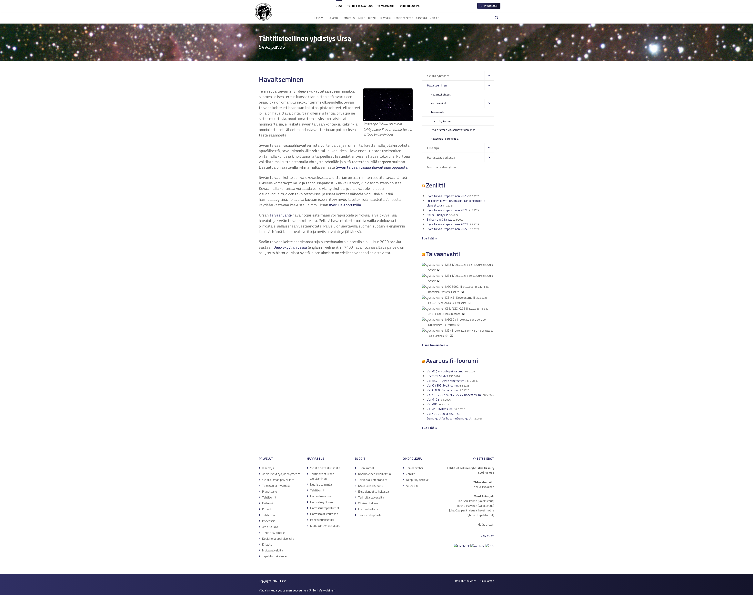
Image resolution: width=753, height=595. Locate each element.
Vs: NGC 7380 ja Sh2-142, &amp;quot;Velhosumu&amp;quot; (449, 416)
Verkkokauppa (409, 6)
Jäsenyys (268, 468)
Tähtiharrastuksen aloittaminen (322, 476)
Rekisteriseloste (466, 581)
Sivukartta (487, 581)
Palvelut (332, 17)
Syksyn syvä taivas (439, 219)
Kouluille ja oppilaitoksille (278, 538)
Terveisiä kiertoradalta (372, 479)
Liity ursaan (488, 6)
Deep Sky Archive (441, 121)
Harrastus (348, 17)
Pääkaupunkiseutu (322, 519)
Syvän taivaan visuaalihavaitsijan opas (453, 130)
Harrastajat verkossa (441, 157)
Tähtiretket (269, 515)
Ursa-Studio (270, 526)
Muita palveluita (272, 550)
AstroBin (412, 485)
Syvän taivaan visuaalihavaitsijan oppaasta (372, 167)
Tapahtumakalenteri (275, 556)
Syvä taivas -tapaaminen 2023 (447, 224)
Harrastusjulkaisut (322, 502)
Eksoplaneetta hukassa (373, 491)
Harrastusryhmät (321, 496)
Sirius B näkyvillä (437, 214)
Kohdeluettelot (439, 103)
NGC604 (450, 319)
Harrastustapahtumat (324, 508)
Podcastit (268, 521)
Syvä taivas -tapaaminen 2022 (447, 229)
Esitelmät (268, 503)
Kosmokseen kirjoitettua (374, 473)
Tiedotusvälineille (273, 532)
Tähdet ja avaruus (360, 6)
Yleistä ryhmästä (438, 75)
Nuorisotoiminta (321, 484)
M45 (448, 264)
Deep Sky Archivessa (290, 247)
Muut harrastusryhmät (442, 167)
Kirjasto (267, 544)
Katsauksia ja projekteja (444, 138)
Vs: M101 (433, 399)
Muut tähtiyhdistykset (325, 525)
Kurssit (267, 509)
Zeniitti (434, 17)
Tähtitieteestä (403, 17)
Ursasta (421, 17)
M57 (448, 330)
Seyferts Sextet (437, 376)
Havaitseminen (437, 85)
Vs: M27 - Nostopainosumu (445, 371)
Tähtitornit (269, 497)
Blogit (372, 17)
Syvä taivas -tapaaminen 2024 (447, 210)
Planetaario (269, 491)
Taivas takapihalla (369, 515)
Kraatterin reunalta (370, 485)
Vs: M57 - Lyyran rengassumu (446, 380)
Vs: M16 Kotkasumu (440, 409)
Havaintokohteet (440, 94)
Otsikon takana (368, 503)
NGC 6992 (452, 286)
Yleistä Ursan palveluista (278, 479)
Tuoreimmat (366, 468)
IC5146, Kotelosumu (458, 297)
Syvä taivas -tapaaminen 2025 (447, 196)
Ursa (339, 6)
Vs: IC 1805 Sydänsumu (442, 385)
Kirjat (361, 17)
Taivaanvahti (386, 6)
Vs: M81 (432, 404)
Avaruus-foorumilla (345, 205)
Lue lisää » (429, 427)
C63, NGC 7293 (455, 308)
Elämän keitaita (368, 509)
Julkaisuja (433, 148)
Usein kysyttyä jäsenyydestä (281, 473)
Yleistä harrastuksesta (325, 468)
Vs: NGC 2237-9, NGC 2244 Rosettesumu (454, 394)
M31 (448, 275)
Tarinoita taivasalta (371, 497)
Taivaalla (385, 17)
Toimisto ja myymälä (276, 485)
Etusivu (319, 17)
